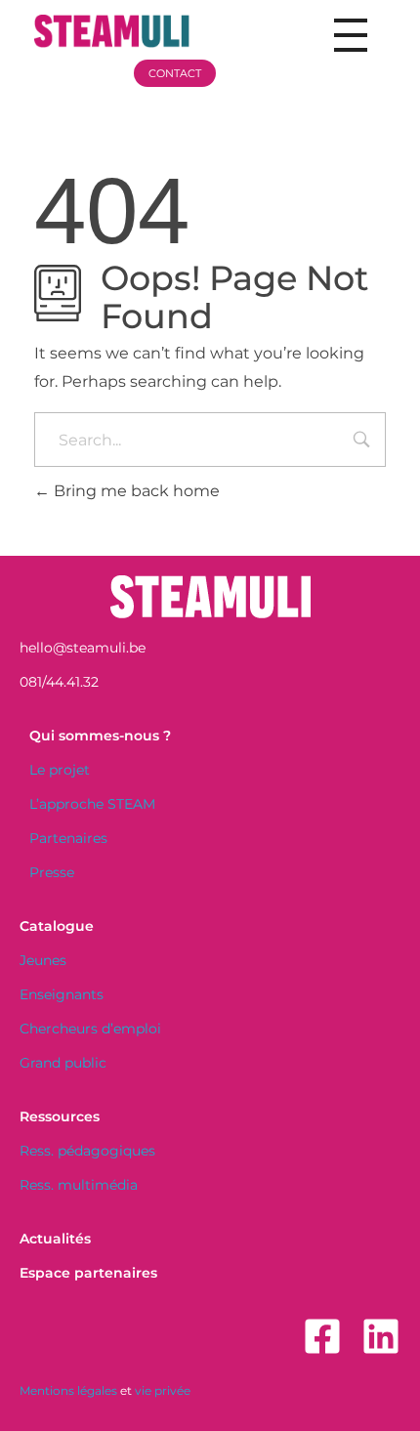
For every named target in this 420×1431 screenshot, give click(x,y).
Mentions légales (68, 1390)
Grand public (63, 1063)
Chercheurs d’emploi (90, 1028)
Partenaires (68, 838)
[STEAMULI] (131, 31)
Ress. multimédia (79, 1185)
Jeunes (43, 960)
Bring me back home (135, 491)
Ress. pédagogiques (87, 1150)
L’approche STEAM (92, 804)
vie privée (162, 1390)
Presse (51, 872)
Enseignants (62, 994)
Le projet (59, 770)
